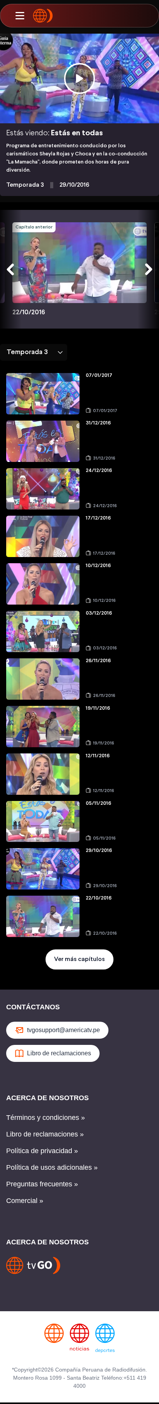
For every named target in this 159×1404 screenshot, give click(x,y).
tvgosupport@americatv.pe (63, 1030)
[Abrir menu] (20, 16)
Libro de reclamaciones (59, 1053)
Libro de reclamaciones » (45, 1134)
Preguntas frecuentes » (42, 1184)
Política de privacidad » (42, 1151)
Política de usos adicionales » (52, 1167)
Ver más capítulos (79, 959)
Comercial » (24, 1201)
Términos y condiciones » (45, 1117)
